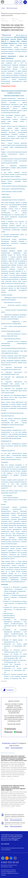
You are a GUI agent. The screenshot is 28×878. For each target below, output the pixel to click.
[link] (10, 729)
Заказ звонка (16, 2)
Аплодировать (10, 690)
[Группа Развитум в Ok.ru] (7, 858)
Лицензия (3, 875)
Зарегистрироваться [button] (17, 747)
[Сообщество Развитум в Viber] (15, 858)
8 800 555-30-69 (10, 862)
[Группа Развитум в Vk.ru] (3, 858)
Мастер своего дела (12, 8)
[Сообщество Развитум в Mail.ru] (11, 858)
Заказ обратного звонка (6, 866)
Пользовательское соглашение (8, 869)
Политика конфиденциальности (8, 871)
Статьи (3, 8)
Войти (7, 747)
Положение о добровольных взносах (9, 873)
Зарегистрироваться (16, 820)
